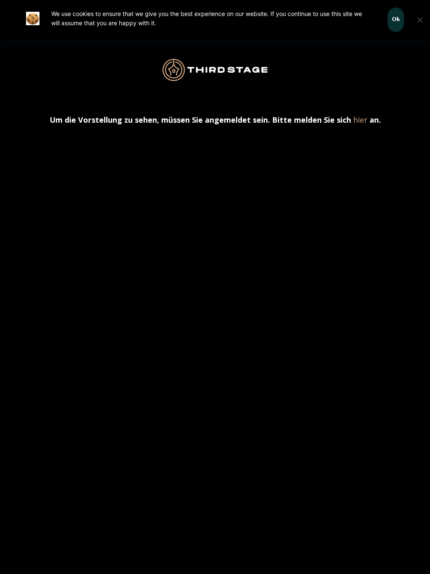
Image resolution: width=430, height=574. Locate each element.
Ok (396, 19)
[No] (419, 20)
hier (360, 120)
